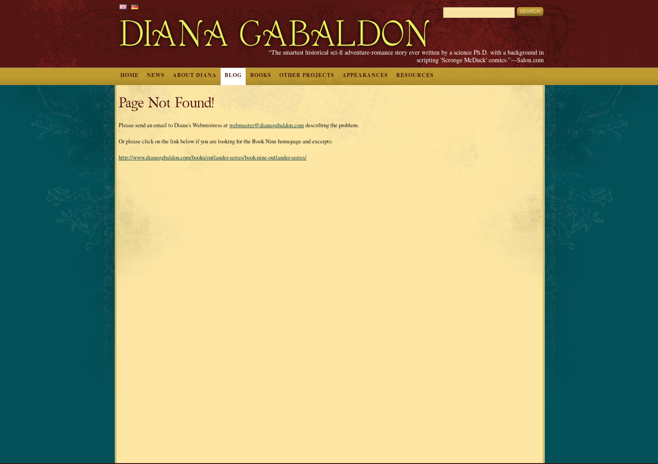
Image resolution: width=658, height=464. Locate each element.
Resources (415, 75)
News (156, 75)
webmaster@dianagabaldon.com (266, 125)
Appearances (365, 75)
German (134, 6)
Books (260, 75)
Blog (233, 75)
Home (129, 75)
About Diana (195, 75)
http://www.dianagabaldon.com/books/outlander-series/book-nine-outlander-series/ (213, 157)
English (123, 6)
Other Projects (306, 75)
